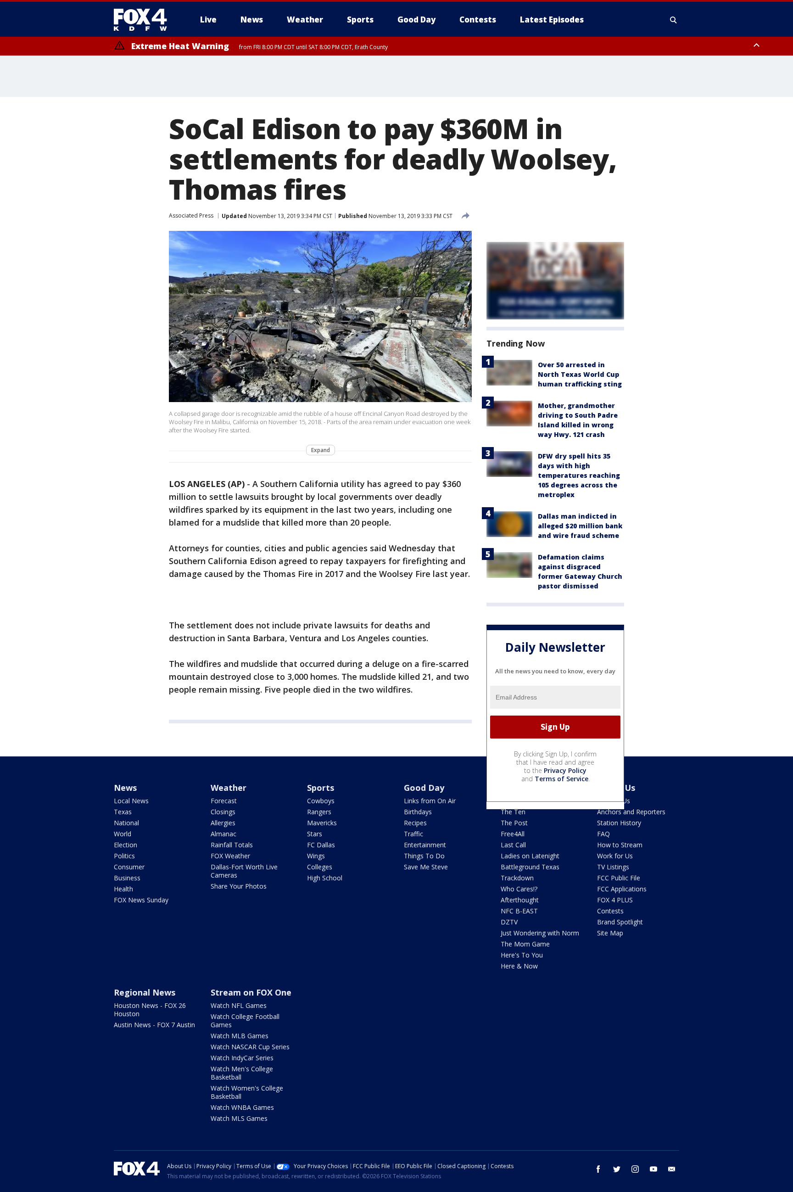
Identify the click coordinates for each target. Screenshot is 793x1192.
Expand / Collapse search (673, 20)
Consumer (129, 866)
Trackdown (517, 877)
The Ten (513, 811)
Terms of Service (561, 778)
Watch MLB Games (239, 1035)
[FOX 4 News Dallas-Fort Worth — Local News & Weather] (144, 20)
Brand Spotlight (620, 922)
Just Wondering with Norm (540, 933)
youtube (653, 1169)
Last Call (513, 844)
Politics (124, 855)
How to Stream (619, 844)
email (672, 1169)
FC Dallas (321, 844)
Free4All (513, 833)
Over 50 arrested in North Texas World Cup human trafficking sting (580, 374)
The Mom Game (525, 944)
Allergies (223, 822)
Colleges (319, 866)
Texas (123, 811)
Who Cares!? (519, 888)
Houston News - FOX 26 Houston (150, 1009)
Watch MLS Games (239, 1118)
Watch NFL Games (239, 1005)
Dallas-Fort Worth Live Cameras (244, 870)
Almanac (223, 833)
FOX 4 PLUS (615, 899)
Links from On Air (430, 800)
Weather (228, 787)
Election (125, 844)
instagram (635, 1169)
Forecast (224, 800)
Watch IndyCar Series (242, 1057)
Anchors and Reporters (631, 811)
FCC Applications (622, 888)
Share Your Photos (239, 886)
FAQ (603, 833)
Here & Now (519, 966)
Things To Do (424, 855)
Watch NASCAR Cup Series (250, 1046)
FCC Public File (618, 877)
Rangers (319, 811)
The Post (514, 822)
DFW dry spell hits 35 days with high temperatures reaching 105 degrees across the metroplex (579, 475)
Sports (320, 787)
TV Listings (613, 866)
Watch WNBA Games (242, 1107)
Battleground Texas (530, 866)
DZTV (509, 922)
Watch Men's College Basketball (242, 1072)
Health (123, 888)
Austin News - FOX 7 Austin (154, 1024)
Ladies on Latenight (530, 855)
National (126, 822)
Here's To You (522, 955)
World (122, 833)
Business (127, 877)
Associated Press (191, 215)
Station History (619, 822)
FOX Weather (230, 855)
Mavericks (322, 822)
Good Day (424, 787)
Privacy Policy (565, 770)
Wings (316, 855)
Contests (610, 911)
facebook (598, 1169)
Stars (314, 833)
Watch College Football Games (245, 1020)
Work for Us (615, 855)
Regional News (144, 992)
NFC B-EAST (519, 911)
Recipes (415, 822)
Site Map (610, 933)
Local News (131, 800)
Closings (223, 811)
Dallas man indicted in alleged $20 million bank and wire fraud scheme (580, 526)
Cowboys (321, 800)
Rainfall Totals (232, 844)
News (125, 787)
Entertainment (425, 844)
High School (324, 877)
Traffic (413, 833)
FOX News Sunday (141, 899)
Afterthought (520, 899)
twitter (616, 1169)
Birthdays (418, 811)
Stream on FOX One (251, 992)
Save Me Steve (426, 866)
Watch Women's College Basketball (247, 1092)
